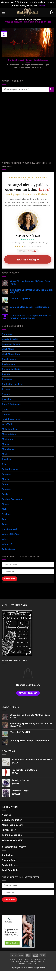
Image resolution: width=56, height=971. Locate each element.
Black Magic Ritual (11, 354)
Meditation (7, 439)
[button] (3, 12)
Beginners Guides (11, 344)
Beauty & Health (10, 339)
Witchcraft (7, 544)
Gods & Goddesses (11, 404)
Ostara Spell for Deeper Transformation (29, 307)
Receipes (6, 474)
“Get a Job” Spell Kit (20, 298)
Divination (7, 399)
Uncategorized (9, 529)
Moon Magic (8, 449)
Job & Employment (11, 419)
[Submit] (51, 89)
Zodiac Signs (8, 549)
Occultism (7, 459)
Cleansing (7, 379)
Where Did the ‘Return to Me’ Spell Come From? (30, 282)
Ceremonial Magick (11, 369)
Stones (5, 504)
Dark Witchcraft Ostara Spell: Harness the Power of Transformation (30, 316)
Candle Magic (9, 359)
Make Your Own (10, 429)
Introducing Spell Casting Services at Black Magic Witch (31, 291)
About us (6, 815)
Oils (4, 464)
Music (5, 454)
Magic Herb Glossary (12, 825)
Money (5, 444)
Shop (19, 960)
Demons (6, 394)
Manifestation (9, 434)
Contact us (7, 855)
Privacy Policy (9, 830)
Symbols (6, 514)
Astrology (7, 334)
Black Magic (8, 349)
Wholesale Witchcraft (12, 840)
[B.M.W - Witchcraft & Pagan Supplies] (27, 12)
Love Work (7, 424)
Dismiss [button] (41, 5)
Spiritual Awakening (12, 499)
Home (12, 960)
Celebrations (8, 364)
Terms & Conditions (12, 835)
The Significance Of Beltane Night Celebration (28, 60)
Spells (5, 494)
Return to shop (28, 693)
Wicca (5, 539)
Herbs (5, 409)
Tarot (4, 519)
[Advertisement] (28, 129)
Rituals (5, 479)
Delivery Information (12, 820)
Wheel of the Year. (11, 534)
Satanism (6, 489)
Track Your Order (10, 870)
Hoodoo (6, 414)
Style (4, 509)
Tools (5, 524)
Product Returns (10, 865)
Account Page (9, 860)
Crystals (6, 389)
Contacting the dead (12, 384)
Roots (5, 484)
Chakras (6, 374)
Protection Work (10, 469)
